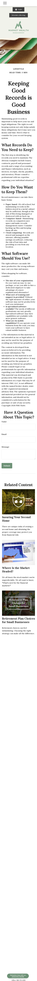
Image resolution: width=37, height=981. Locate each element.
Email (4, 434)
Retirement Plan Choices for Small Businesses (18, 620)
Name (4, 421)
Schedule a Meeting (18, 15)
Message (5, 447)
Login (20, 9)
